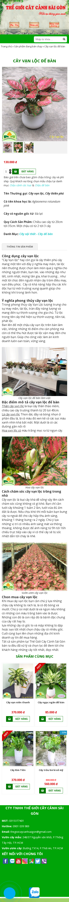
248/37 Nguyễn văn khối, (37, 837)
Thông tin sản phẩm (20, 246)
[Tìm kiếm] (64, 39)
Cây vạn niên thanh (18, 702)
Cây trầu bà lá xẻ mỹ (51, 770)
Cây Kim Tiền (18, 770)
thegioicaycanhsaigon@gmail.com (31, 831)
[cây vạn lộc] (34, 140)
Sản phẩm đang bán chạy (28, 46)
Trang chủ (6, 46)
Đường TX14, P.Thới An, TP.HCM (43, 848)
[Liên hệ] (9, 893)
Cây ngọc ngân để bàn (51, 702)
